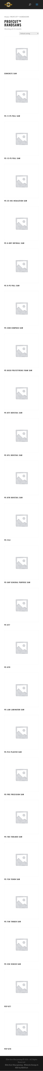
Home (6, 17)
